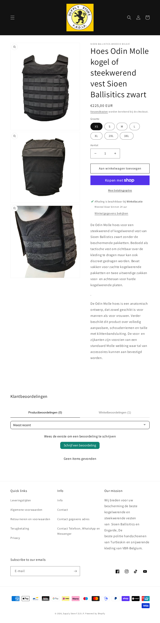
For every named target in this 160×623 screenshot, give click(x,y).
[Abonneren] (75, 571)
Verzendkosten (99, 111)
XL (96, 136)
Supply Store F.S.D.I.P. (74, 613)
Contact (62, 510)
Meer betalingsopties (120, 190)
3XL (126, 136)
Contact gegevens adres (73, 519)
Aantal (94, 145)
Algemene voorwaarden (26, 510)
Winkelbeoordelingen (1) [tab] (115, 412)
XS (96, 126)
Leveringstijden (20, 500)
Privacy (15, 538)
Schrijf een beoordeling (80, 445)
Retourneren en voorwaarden (30, 519)
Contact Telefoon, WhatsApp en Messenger (78, 531)
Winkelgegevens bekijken (111, 213)
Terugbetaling (19, 528)
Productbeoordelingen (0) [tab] (45, 412)
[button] (12, 17)
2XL (111, 136)
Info (60, 500)
